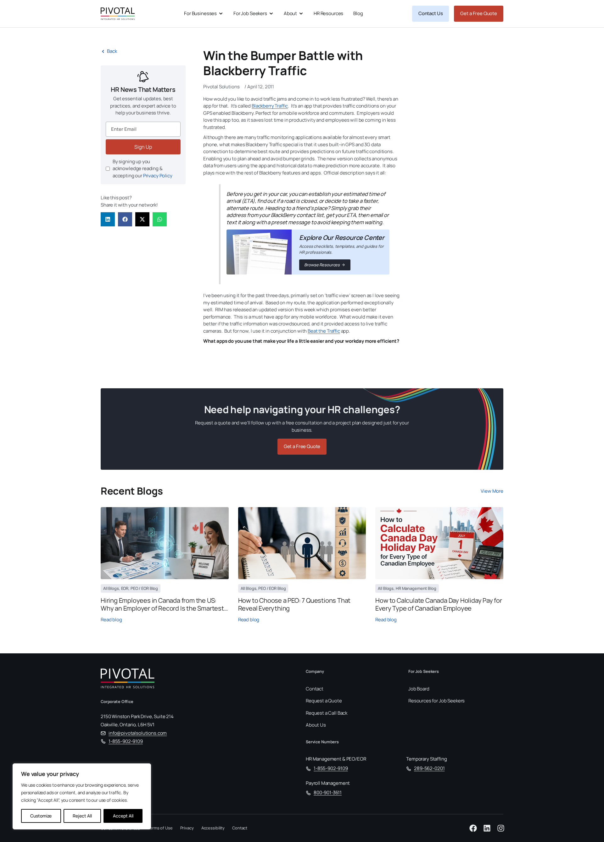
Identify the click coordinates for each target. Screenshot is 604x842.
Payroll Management (328, 783)
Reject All (82, 816)
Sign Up (143, 146)
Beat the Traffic (324, 331)
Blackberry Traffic (270, 105)
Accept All (123, 816)
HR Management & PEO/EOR (336, 759)
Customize (41, 816)
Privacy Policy (157, 175)
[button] (108, 219)
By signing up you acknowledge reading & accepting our (142, 168)
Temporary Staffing (426, 759)
